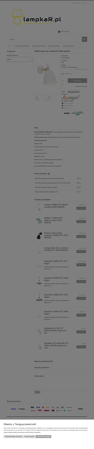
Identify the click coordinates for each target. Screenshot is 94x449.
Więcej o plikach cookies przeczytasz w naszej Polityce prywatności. (22, 432)
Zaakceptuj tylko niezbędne (13, 436)
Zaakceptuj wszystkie (43, 436)
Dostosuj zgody (29, 436)
